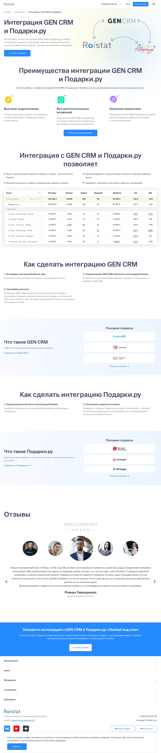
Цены (7, 670)
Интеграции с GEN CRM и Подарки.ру (45, 12)
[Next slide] (154, 581)
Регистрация (140, 4)
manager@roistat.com (146, 720)
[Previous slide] (6, 581)
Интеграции (19, 12)
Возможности (11, 661)
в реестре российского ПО (23, 720)
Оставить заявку (17, 53)
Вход (128, 4)
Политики (60, 740)
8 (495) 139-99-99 (109, 4)
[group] (30, 548)
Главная (7, 12)
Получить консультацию (80, 133)
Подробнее (15, 353)
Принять (17, 746)
